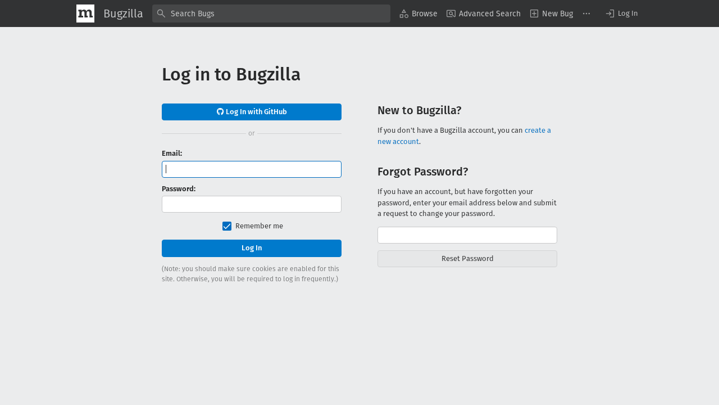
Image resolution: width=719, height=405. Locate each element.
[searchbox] (271, 13)
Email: (172, 153)
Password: (178, 188)
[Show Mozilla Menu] (85, 13)
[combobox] (271, 13)
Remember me (259, 226)
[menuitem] (418, 13)
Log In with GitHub (255, 111)
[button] (621, 13)
